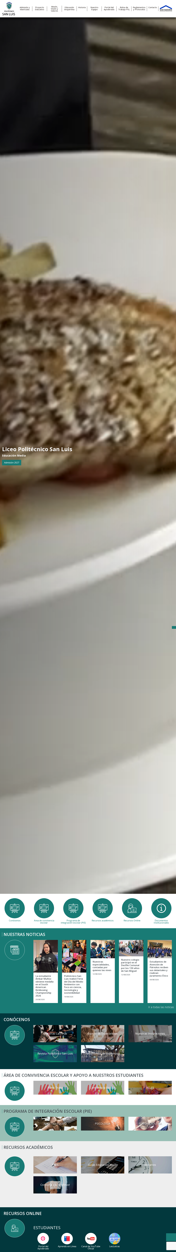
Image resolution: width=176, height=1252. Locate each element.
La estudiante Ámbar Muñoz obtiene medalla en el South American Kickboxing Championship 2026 (44, 986)
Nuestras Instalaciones (150, 1033)
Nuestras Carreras (55, 1033)
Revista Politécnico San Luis (55, 1053)
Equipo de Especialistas (103, 1033)
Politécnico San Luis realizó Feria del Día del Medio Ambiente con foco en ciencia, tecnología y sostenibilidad (73, 984)
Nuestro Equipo (94, 8)
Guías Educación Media (103, 1165)
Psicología (102, 1123)
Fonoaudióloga (150, 1123)
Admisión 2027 (11, 462)
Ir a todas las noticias (161, 1007)
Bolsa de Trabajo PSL (124, 8)
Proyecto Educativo (39, 8)
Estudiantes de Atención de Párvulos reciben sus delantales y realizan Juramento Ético (159, 968)
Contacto (152, 7)
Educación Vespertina (69, 8)
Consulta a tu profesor (55, 1185)
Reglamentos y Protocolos (139, 8)
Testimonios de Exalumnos (102, 1053)
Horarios (150, 1165)
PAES (55, 1165)
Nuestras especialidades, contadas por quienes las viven (102, 966)
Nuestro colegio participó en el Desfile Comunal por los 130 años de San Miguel (130, 965)
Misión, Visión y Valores (54, 9)
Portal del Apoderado (109, 8)
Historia (82, 7)
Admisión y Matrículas (25, 8)
